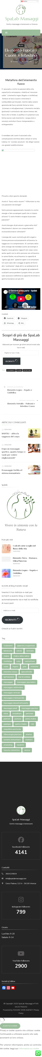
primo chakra (30, 719)
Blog (21, 45)
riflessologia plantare (12, 734)
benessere (8, 651)
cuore (19, 370)
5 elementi (11, 370)
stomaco (28, 739)
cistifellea (8, 661)
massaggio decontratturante (16, 703)
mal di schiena (24, 677)
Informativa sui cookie (29, 1048)
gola (24, 666)
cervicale (30, 651)
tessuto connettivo (12, 750)
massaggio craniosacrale (14, 698)
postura (18, 719)
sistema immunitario (12, 739)
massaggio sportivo (30, 708)
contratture (30, 661)
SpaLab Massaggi (21, 18)
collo (18, 661)
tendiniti (20, 745)
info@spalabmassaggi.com (16, 878)
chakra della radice (21, 656)
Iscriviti (10, 361)
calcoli (19, 651)
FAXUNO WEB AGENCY (23, 1010)
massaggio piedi (10, 708)
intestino (27, 370)
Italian (25, 1)
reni (32, 724)
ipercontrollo (26, 672)
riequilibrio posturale (12, 729)
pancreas (29, 713)
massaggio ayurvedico (26, 682)
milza (6, 713)
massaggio (8, 682)
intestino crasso (10, 672)
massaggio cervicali (12, 692)
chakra (6, 656)
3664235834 (11, 874)
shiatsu (29, 734)
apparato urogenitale (26, 645)
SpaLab (15, 61)
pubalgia (7, 724)
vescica (27, 750)
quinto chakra (21, 724)
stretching (8, 745)
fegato (15, 666)
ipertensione (9, 677)
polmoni (7, 719)
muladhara (16, 713)
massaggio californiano (13, 687)
